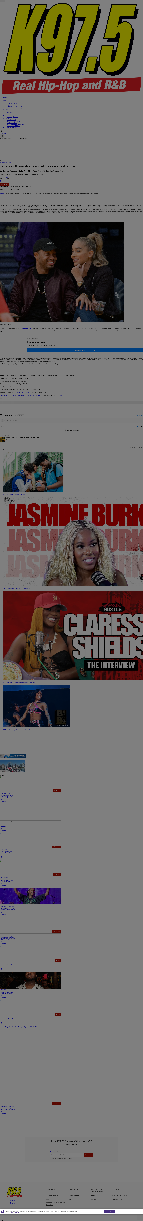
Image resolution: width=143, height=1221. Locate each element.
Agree (109, 1211)
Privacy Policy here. (16, 1212)
